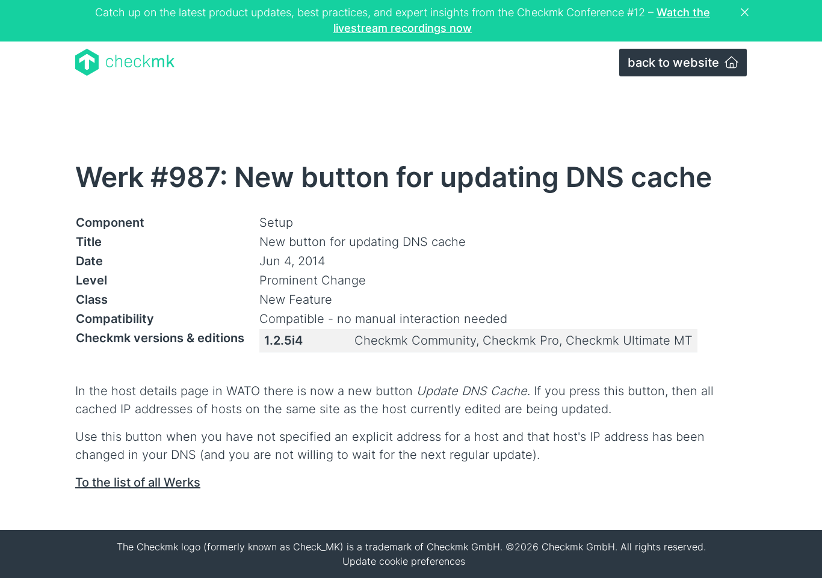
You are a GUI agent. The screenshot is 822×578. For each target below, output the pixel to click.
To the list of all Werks (137, 482)
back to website (675, 62)
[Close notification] (746, 12)
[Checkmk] (125, 62)
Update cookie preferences (403, 561)
